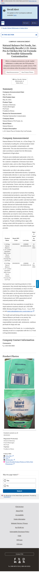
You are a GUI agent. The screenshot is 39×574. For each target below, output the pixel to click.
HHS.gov (19, 540)
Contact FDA (19, 554)
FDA (6, 458)
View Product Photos (27, 72)
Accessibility (19, 515)
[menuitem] (19, 435)
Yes (8, 480)
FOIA (19, 536)
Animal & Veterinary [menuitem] (9, 440)
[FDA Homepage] (2, 23)
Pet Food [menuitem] (6, 444)
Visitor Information (19, 519)
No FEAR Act (19, 527)
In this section (8, 35)
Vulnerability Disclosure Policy (19, 532)
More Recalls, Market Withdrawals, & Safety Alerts (20, 81)
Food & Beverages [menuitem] (9, 442)
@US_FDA (8, 456)
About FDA (19, 511)
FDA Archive (19, 506)
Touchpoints (7, 497)
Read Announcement (13, 72)
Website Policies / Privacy (19, 523)
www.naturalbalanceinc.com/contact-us (19, 311)
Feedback (37, 284)
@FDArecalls (9, 460)
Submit (19, 491)
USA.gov (19, 544)
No (8, 486)
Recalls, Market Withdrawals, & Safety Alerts (15, 28)
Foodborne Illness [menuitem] (9, 449)
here (14, 15)
